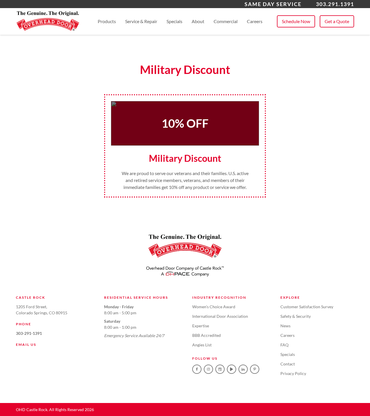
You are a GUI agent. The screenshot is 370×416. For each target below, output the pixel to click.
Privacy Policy (293, 373)
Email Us (26, 344)
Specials (174, 21)
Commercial (226, 21)
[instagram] (208, 369)
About (198, 21)
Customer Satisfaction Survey (306, 306)
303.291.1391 (335, 4)
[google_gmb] (220, 369)
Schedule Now (296, 21)
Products (107, 21)
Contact (287, 363)
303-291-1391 (29, 333)
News (285, 325)
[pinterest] (254, 369)
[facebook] (196, 369)
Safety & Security (295, 316)
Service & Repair (141, 21)
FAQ (284, 344)
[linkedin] (243, 369)
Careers (254, 21)
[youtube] (231, 369)
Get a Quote (337, 21)
